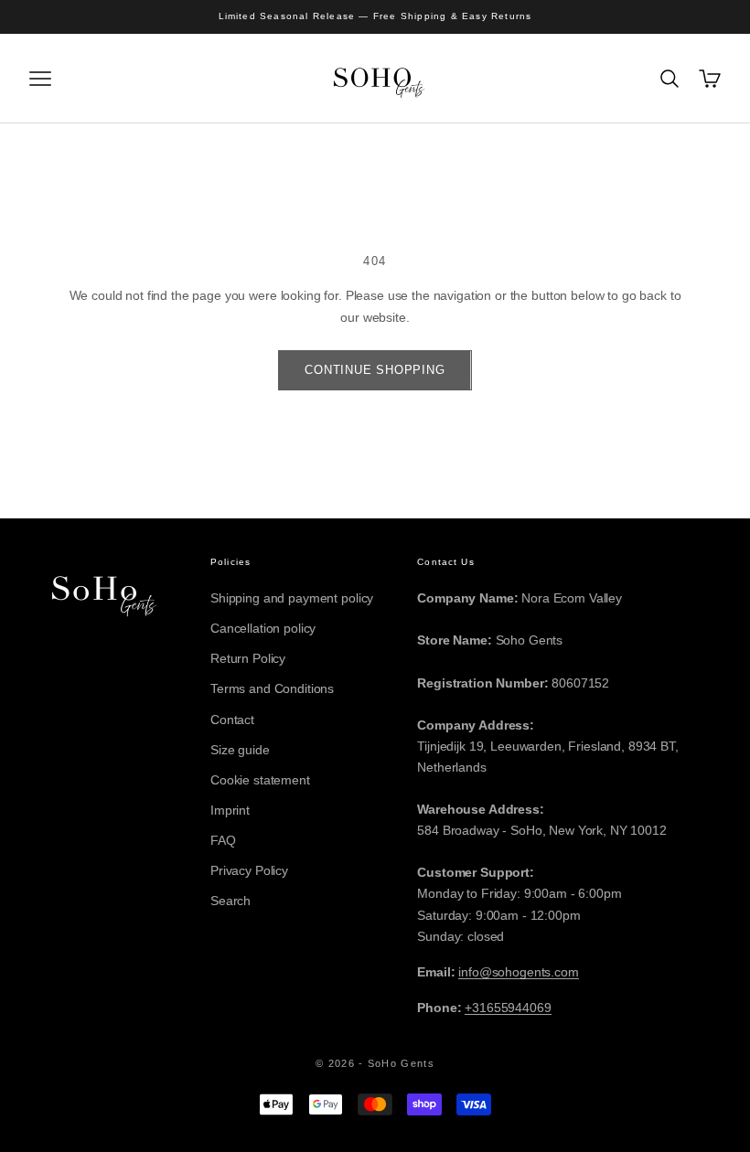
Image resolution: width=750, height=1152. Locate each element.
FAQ (223, 840)
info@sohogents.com (518, 972)
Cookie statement (260, 780)
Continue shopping (375, 370)
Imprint (230, 810)
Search (230, 900)
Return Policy (247, 658)
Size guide (240, 749)
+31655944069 (508, 1007)
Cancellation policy (263, 628)
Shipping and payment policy (291, 598)
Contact (232, 719)
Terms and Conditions (272, 688)
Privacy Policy (249, 870)
